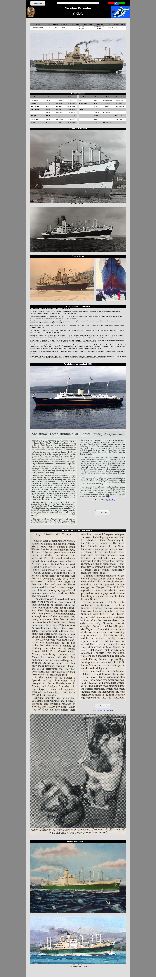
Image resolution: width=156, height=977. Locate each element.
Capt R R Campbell (103, 710)
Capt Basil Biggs (110, 500)
